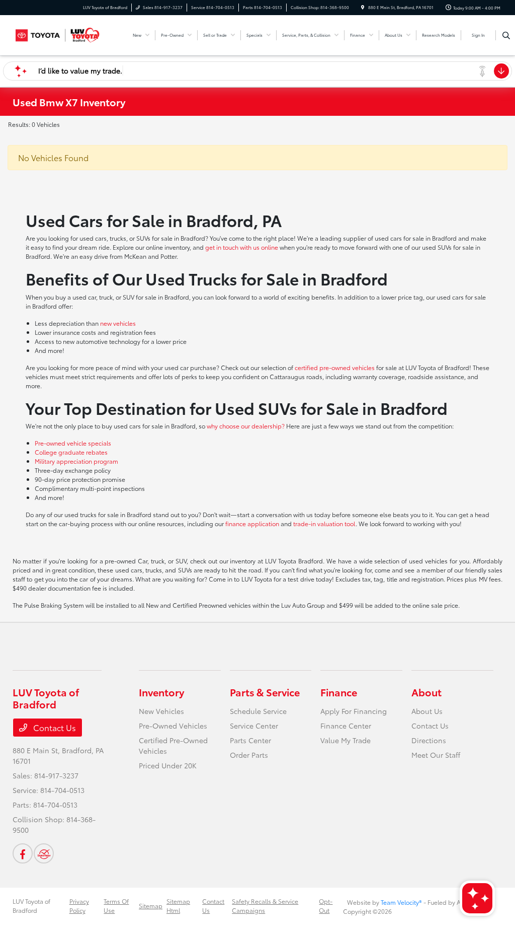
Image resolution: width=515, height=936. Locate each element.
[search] (506, 35)
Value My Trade (345, 740)
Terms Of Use (116, 905)
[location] (362, 7)
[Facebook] (23, 853)
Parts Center (250, 740)
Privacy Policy (79, 905)
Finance (338, 692)
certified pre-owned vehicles (335, 367)
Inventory (161, 692)
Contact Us (53, 727)
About (426, 692)
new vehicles (118, 323)
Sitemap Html (178, 905)
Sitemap (150, 905)
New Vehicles (161, 711)
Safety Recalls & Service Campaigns (265, 905)
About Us (427, 711)
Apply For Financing (353, 711)
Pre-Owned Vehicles (173, 726)
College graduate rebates (71, 452)
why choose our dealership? (246, 425)
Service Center (254, 726)
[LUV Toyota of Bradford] (58, 33)
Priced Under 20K (168, 765)
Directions (428, 740)
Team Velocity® (401, 902)
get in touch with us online (241, 247)
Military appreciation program (76, 461)
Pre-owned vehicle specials (73, 443)
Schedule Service (258, 711)
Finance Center (345, 726)
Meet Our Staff (435, 755)
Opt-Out (325, 905)
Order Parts (249, 755)
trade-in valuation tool (324, 523)
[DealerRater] (44, 853)
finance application (252, 523)
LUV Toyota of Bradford (31, 905)
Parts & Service (265, 692)
